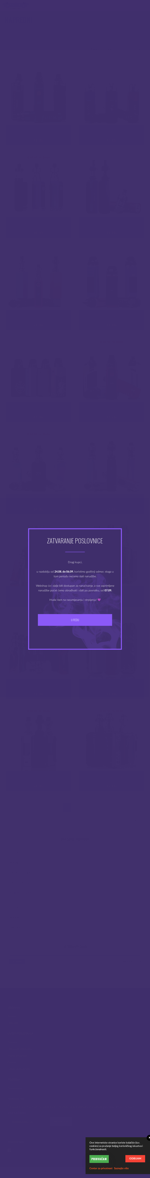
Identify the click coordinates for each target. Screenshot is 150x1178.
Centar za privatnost (100, 1168)
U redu (75, 620)
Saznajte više (121, 1168)
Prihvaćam (99, 1159)
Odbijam (135, 1158)
